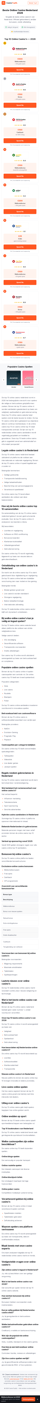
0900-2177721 (28, 1379)
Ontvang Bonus (28, 1399)
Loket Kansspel (14, 1379)
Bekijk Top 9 (33, 3)
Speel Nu (20, 70)
